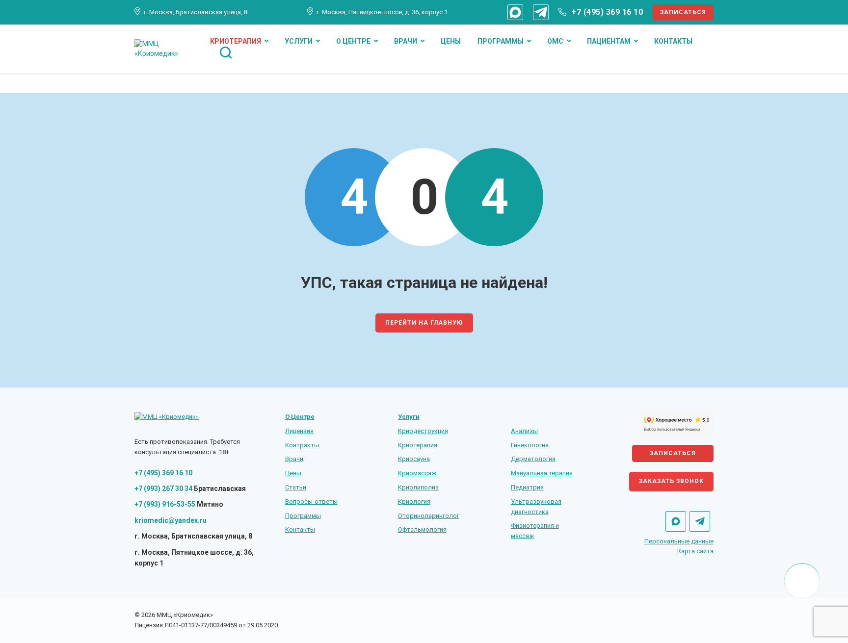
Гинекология (530, 445)
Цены (451, 41)
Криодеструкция (423, 431)
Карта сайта (695, 551)
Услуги (299, 41)
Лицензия (299, 431)
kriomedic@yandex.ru (170, 520)
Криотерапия (235, 41)
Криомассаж (417, 473)
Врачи (405, 41)
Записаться (683, 12)
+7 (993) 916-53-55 (164, 504)
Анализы (524, 431)
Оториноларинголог (428, 515)
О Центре (353, 41)
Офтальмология (422, 529)
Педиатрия (527, 487)
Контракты (302, 445)
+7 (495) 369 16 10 (607, 12)
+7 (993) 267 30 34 (163, 488)
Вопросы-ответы (311, 501)
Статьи (295, 487)
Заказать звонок (671, 481)
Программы (500, 41)
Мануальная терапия (542, 473)
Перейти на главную (424, 322)
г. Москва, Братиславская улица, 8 (195, 12)
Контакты (673, 41)
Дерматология (533, 459)
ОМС (555, 41)
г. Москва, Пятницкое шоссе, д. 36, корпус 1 (382, 12)
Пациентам (609, 41)
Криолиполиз (418, 487)
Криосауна (414, 459)
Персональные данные (679, 541)
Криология (414, 501)
